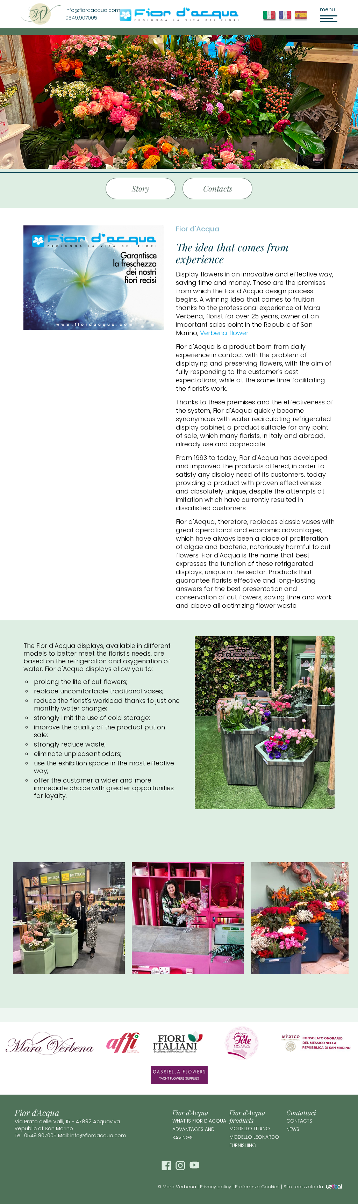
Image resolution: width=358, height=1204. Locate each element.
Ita (271, 19)
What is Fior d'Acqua (199, 1120)
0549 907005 (40, 1135)
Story (140, 188)
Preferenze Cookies (257, 1186)
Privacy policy (215, 1186)
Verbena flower (224, 333)
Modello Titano (249, 1128)
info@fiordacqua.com (98, 1135)
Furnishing (242, 1145)
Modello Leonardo (254, 1136)
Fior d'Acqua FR (286, 19)
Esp (302, 19)
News (292, 1129)
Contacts (217, 188)
